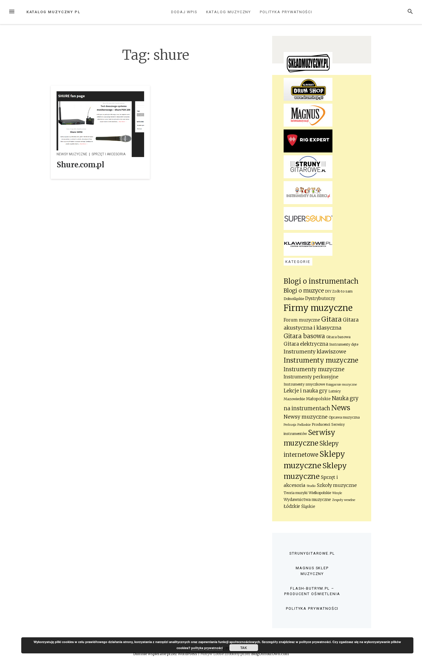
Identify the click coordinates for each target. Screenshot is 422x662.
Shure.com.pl (80, 164)
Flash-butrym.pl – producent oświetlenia (312, 591)
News (340, 407)
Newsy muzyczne (72, 154)
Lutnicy (334, 391)
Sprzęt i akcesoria (108, 154)
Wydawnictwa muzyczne (307, 499)
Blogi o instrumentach (321, 281)
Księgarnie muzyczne (341, 384)
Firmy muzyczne (318, 308)
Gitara (331, 319)
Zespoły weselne (343, 500)
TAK (243, 647)
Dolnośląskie (294, 299)
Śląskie (308, 506)
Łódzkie (292, 506)
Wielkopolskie (320, 493)
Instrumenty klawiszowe (315, 352)
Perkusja (290, 425)
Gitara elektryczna (306, 344)
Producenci (321, 424)
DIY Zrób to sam (339, 291)
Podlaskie (304, 425)
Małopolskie (318, 398)
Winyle (337, 493)
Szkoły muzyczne (337, 485)
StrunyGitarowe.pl (312, 553)
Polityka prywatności (286, 12)
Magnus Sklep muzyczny (312, 571)
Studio (311, 486)
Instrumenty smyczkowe (304, 384)
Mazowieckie (294, 399)
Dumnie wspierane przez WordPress (165, 653)
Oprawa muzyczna (344, 417)
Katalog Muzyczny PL (53, 12)
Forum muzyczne (302, 320)
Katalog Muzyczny (228, 12)
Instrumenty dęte (343, 344)
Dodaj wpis (184, 12)
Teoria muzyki (295, 493)
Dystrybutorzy (320, 298)
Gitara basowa (304, 336)
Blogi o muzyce (304, 290)
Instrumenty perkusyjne (311, 377)
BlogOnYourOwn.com (270, 653)
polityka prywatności (207, 648)
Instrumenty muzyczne (321, 360)
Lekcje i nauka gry (305, 391)
